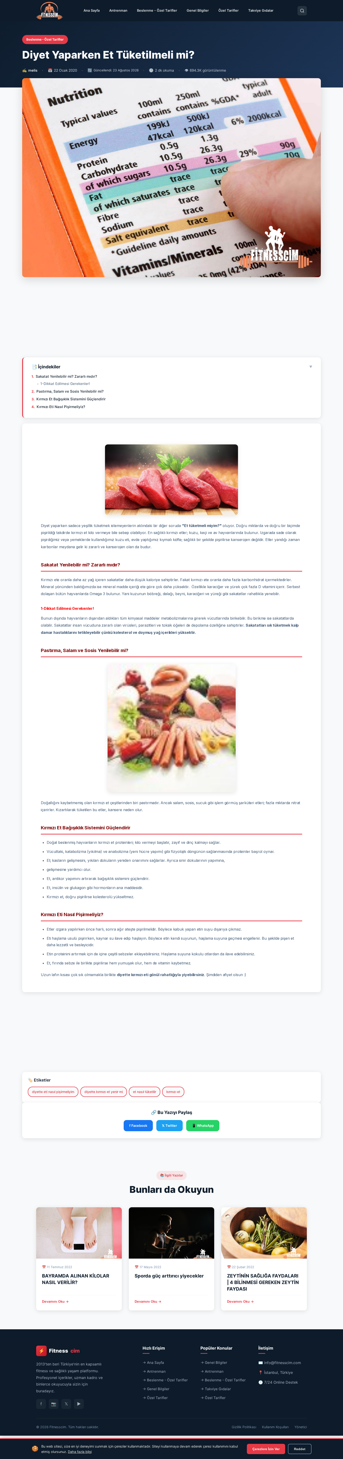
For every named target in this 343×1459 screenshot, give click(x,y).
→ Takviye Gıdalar (215, 1389)
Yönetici (300, 1427)
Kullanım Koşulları (275, 1427)
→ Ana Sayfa (153, 1362)
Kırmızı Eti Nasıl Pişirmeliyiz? (61, 407)
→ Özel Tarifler (155, 1398)
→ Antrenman (154, 1371)
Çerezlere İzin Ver (266, 1449)
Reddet (299, 1449)
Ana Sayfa (92, 10)
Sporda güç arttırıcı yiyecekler (169, 1276)
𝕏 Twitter (169, 1125)
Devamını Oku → (55, 1301)
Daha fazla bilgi (80, 1452)
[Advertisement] (172, 319)
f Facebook (138, 1125)
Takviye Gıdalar (260, 10)
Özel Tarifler (228, 10)
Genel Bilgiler (198, 10)
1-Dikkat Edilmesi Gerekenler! (65, 383)
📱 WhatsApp (203, 1125)
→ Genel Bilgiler (156, 1389)
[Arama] (302, 10)
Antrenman (118, 10)
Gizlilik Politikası (244, 1427)
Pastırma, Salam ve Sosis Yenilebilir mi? (70, 391)
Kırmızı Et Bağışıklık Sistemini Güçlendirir (71, 399)
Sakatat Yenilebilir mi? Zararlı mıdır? (66, 376)
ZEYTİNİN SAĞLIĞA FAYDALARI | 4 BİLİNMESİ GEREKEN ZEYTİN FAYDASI (263, 1282)
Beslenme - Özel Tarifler (157, 10)
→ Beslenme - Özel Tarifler (165, 1380)
